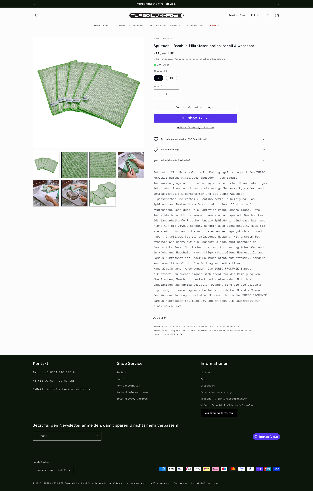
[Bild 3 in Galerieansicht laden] (102, 165)
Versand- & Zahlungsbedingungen (224, 398)
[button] (37, 15)
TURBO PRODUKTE (54, 483)
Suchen (121, 372)
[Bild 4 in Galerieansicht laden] (131, 165)
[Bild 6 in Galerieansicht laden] (74, 193)
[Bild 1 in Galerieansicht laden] (46, 165)
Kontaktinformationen (132, 392)
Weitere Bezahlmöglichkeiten (195, 127)
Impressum (208, 385)
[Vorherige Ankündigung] (34, 3)
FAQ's (121, 378)
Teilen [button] (162, 317)
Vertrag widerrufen (219, 412)
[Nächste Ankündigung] (279, 3)
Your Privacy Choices (132, 398)
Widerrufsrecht (137, 483)
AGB (203, 378)
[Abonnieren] (97, 436)
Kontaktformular (128, 385)
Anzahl (158, 86)
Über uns (207, 372)
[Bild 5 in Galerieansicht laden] (46, 193)
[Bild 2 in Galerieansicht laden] (74, 165)
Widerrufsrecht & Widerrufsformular (227, 405)
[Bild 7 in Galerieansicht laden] (102, 193)
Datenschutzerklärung (216, 392)
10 (171, 77)
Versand (179, 59)
